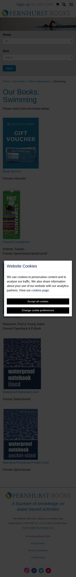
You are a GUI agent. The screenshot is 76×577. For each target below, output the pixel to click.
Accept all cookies (37, 301)
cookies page (40, 290)
